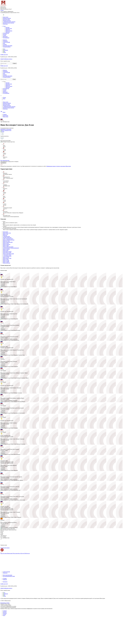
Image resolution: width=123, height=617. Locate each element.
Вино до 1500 (6, 260)
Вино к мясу (6, 250)
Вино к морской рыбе (8, 242)
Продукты (5, 24)
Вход (4, 615)
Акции (4, 35)
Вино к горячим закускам (8, 239)
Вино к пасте (6, 243)
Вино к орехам (6, 249)
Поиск (14, 79)
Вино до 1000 (6, 257)
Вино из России (6, 262)
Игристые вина (6, 19)
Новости (5, 39)
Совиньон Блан (6, 236)
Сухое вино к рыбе (7, 256)
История (7, 27)
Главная (5, 610)
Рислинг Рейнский (7, 237)
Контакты (8, 31)
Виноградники (9, 30)
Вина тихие (5, 17)
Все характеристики (5, 160)
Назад (4, 112)
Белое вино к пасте (7, 251)
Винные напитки (7, 20)
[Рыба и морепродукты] (6, 130)
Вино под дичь (6, 241)
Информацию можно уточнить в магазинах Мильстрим (58, 166)
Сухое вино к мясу (7, 254)
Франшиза (5, 41)
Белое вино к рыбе (7, 252)
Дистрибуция (6, 33)
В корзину (3, 285)
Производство (9, 28)
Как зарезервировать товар (9, 576)
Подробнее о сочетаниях (6, 129)
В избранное (3, 162)
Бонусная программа (7, 45)
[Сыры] (2, 131)
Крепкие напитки (7, 18)
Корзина (5, 613)
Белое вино (5, 231)
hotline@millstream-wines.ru (6, 58)
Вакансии (8, 29)
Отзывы (5, 44)
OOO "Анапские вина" (8, 238)
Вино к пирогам (6, 244)
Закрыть (14, 63)
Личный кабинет (7, 46)
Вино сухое (5, 234)
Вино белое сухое (7, 232)
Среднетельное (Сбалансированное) (11, 247)
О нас (4, 26)
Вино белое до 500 (7, 258)
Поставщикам (6, 37)
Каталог (5, 34)
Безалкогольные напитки (8, 22)
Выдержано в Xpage (5, 602)
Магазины (5, 36)
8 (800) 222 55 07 (4, 54)
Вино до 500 (6, 259)
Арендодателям (6, 42)
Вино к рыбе (6, 245)
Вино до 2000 (6, 261)
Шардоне (5, 235)
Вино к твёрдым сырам (8, 246)
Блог (4, 43)
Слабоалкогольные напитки (9, 21)
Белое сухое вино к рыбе (8, 253)
